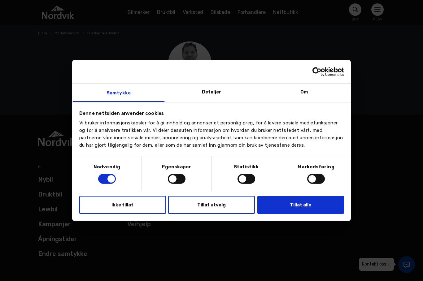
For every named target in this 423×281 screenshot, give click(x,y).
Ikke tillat (122, 205)
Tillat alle (300, 205)
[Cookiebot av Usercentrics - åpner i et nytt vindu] (317, 71)
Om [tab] (304, 92)
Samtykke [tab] (119, 93)
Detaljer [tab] (211, 92)
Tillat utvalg (211, 205)
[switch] (176, 179)
